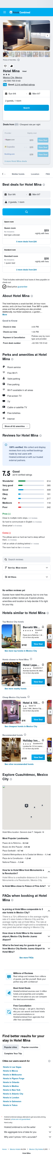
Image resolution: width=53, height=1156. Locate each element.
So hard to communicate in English (22, 521)
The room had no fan (16, 547)
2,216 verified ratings (25, 84)
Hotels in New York (11, 1089)
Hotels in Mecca (10, 1070)
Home (4, 1149)
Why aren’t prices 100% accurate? (20, 1136)
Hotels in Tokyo (10, 1105)
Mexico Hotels (15, 1149)
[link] (20, 650)
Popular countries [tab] (30, 1047)
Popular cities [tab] (10, 1047)
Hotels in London (11, 1097)
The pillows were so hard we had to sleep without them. (23, 538)
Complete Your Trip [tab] (13, 1053)
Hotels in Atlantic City (13, 1093)
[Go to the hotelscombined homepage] (19, 12)
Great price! (12, 525)
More (4, 314)
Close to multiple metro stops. (19, 517)
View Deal (38, 644)
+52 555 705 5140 (12, 80)
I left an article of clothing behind (20, 543)
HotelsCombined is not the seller (19, 1127)
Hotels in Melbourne (12, 1074)
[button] (5, 12)
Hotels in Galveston (12, 1101)
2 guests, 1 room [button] (13, 100)
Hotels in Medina (11, 1086)
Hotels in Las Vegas (12, 1067)
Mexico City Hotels (36, 1149)
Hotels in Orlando (11, 1082)
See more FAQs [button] (26, 957)
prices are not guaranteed (20, 1119)
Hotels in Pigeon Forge (13, 1078)
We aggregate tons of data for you (20, 1131)
